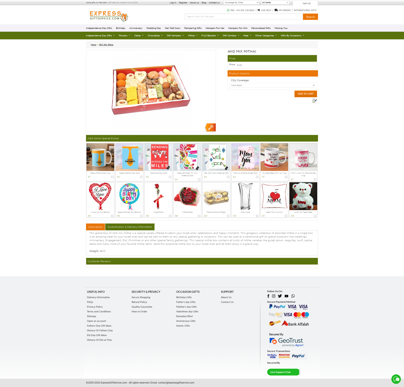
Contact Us (227, 301)
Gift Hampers (174, 35)
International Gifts (305, 10)
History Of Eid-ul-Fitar (99, 339)
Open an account (96, 320)
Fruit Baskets (209, 35)
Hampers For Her (215, 28)
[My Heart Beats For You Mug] (274, 156)
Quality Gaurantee (142, 306)
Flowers (123, 35)
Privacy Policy (95, 306)
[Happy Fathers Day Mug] (100, 156)
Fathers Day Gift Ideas (99, 325)
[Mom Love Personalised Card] (245, 156)
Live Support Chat (280, 371)
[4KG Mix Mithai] (210, 127)
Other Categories (264, 35)
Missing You (281, 28)
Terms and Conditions (99, 311)
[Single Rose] (158, 195)
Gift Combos (229, 35)
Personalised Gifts (261, 28)
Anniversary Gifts (186, 320)
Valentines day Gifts (187, 311)
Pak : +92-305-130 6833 (242, 10)
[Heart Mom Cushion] (274, 195)
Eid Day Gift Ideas (97, 334)
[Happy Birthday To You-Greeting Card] (187, 156)
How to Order (139, 311)
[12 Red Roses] (187, 195)
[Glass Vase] (245, 195)
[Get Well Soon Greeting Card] (216, 156)
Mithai (191, 35)
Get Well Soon (172, 28)
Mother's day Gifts (186, 306)
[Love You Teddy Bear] (303, 195)
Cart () (306, 3)
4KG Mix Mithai (106, 45)
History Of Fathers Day (100, 330)
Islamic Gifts (183, 325)
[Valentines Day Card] (158, 156)
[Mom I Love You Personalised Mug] (303, 156)
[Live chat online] (396, 379)
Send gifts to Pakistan (96, 2)
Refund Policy (139, 301)
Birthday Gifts (184, 297)
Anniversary (135, 28)
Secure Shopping (141, 297)
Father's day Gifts (186, 301)
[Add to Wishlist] (314, 100)
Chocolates (154, 35)
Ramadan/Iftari (184, 316)
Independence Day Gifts (99, 28)
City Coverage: (240, 80)
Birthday (120, 28)
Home (93, 45)
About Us (226, 297)
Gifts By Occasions (291, 35)
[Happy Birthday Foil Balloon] (129, 195)
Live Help (266, 10)
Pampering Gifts (193, 28)
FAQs (90, 301)
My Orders (285, 10)
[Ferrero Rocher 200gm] (216, 195)
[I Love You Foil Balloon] (100, 195)
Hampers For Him (237, 28)
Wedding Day (153, 28)
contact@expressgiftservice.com (175, 382)
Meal (245, 35)
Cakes (137, 35)
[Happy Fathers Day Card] (129, 156)
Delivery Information (98, 297)
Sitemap (91, 316)
